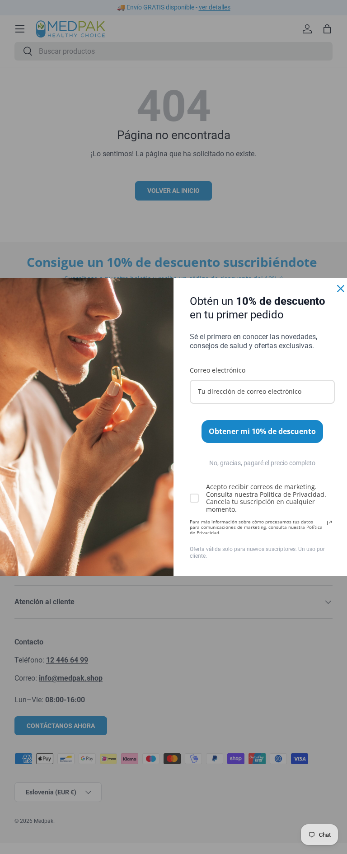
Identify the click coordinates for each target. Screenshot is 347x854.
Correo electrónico (217, 370)
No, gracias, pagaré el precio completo (262, 463)
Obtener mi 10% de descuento (262, 431)
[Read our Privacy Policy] (329, 523)
